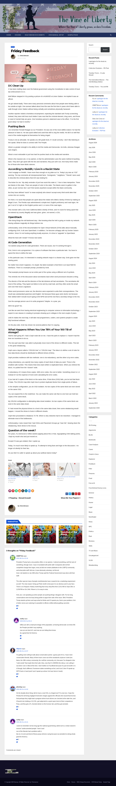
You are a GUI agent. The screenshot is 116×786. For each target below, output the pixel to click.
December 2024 (94, 239)
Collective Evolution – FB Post (99, 68)
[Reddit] (19, 489)
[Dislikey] (17, 608)
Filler (90, 468)
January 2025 (93, 234)
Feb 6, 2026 (39, 537)
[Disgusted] (44, 469)
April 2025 (92, 220)
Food (90, 478)
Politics (91, 531)
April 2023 (92, 335)
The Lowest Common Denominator (66, 476)
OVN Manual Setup (56, 35)
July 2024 (92, 263)
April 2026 (92, 162)
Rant (90, 536)
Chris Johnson (24, 55)
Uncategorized (93, 555)
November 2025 (94, 186)
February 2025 (93, 229)
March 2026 (93, 167)
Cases (91, 449)
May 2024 (92, 273)
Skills (90, 546)
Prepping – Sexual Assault (20, 498)
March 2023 (93, 340)
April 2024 (92, 277)
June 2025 (92, 210)
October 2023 (93, 306)
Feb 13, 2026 (13, 537)
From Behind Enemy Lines (97, 488)
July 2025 (92, 205)
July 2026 (92, 147)
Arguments (92, 430)
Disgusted (35, 476)
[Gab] (16, 489)
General (91, 493)
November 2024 (94, 244)
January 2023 (93, 350)
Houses (18, 35)
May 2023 (92, 331)
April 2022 (92, 393)
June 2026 (92, 152)
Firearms (92, 473)
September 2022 (94, 369)
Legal (90, 507)
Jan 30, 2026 (66, 537)
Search (91, 45)
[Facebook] (29, 489)
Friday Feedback (25, 51)
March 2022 (93, 398)
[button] (110, 35)
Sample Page (73, 35)
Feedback (92, 464)
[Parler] (9, 489)
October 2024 (93, 249)
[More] (32, 489)
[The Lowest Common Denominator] (68, 469)
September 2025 (94, 195)
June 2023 (92, 326)
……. (90, 420)
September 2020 (94, 408)
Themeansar (35, 782)
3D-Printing (92, 425)
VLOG (91, 560)
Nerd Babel (92, 517)
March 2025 (93, 224)
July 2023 (92, 321)
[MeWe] (26, 489)
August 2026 (93, 142)
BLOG (12, 46)
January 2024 (93, 292)
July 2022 (92, 379)
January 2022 (93, 403)
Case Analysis (93, 444)
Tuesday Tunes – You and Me (98, 86)
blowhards (92, 440)
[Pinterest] (13, 489)
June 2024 (92, 268)
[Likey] (17, 606)
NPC (90, 526)
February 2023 (93, 345)
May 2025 (92, 215)
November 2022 (94, 359)
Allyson (19, 648)
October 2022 (93, 364)
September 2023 (94, 311)
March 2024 (93, 282)
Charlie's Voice (94, 454)
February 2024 (93, 287)
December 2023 (94, 297)
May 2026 (92, 157)
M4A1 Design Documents (35, 35)
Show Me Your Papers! (70, 498)
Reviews (91, 541)
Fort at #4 (92, 483)
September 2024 (94, 253)
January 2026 (93, 176)
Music (91, 512)
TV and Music (93, 550)
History (91, 497)
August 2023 (93, 316)
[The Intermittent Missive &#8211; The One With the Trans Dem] (19, 469)
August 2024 (93, 258)
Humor (91, 502)
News (91, 522)
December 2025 (94, 181)
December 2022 (94, 355)
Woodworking (93, 565)
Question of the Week (16, 533)
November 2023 (94, 302)
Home (9, 35)
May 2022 (92, 388)
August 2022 (93, 374)
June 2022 (92, 384)
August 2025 (93, 200)
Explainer (92, 459)
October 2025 (93, 191)
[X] (22, 489)
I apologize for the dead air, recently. (100, 121)
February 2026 (93, 171)
